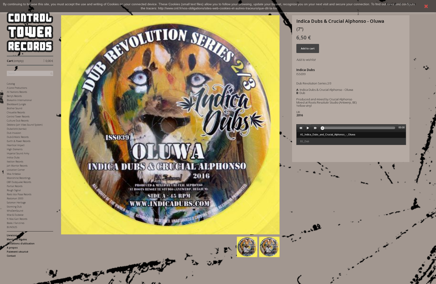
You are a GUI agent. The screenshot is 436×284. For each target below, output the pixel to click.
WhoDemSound (15, 210)
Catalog (11, 83)
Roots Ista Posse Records (19, 194)
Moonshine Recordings (18, 178)
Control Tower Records (18, 116)
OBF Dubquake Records (19, 182)
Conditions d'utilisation (21, 243)
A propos (12, 247)
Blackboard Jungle (16, 104)
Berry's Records (14, 96)
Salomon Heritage (16, 202)
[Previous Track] (301, 128)
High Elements (14, 149)
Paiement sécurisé (17, 251)
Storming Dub (14, 206)
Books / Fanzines (15, 223)
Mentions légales (17, 239)
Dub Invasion (14, 132)
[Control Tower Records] (30, 32)
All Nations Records (17, 92)
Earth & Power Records (18, 141)
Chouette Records (16, 112)
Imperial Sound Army (18, 153)
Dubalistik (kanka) (16, 128)
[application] (351, 128)
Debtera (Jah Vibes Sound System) (24, 124)
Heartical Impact (16, 145)
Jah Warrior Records (17, 165)
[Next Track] (315, 128)
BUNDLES (12, 227)
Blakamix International (19, 100)
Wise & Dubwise (15, 214)
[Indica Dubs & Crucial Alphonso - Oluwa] (247, 247)
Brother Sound (14, 108)
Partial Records (14, 186)
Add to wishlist (305, 60)
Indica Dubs (13, 157)
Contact (11, 255)
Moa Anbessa (14, 173)
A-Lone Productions (17, 87)
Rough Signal (14, 190)
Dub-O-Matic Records (18, 137)
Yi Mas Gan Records (17, 219)
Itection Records (15, 161)
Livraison (12, 235)
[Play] (308, 128)
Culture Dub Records (18, 120)
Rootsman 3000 (15, 198)
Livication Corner (16, 169)
